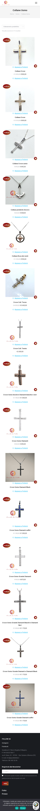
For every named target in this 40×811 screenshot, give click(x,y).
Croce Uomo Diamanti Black (20, 487)
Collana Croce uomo (20, 164)
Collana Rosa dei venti (20, 256)
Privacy (23, 808)
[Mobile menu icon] (36, 3)
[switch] (36, 808)
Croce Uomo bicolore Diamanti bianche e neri (20, 395)
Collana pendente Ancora (20, 210)
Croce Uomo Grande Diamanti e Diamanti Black (20, 671)
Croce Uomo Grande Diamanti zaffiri (20, 718)
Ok (17, 808)
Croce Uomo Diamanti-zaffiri (20, 530)
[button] (35, 66)
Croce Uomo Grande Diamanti (20, 576)
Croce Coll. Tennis (20, 348)
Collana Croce (20, 71)
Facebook (5, 746)
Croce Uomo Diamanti (20, 441)
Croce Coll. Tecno (20, 302)
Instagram (5, 743)
